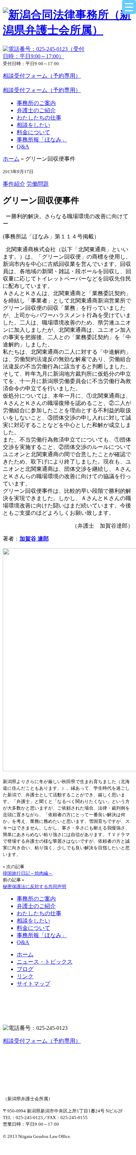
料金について (33, 132)
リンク (25, 976)
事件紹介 (14, 184)
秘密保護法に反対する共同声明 (34, 886)
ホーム (11, 159)
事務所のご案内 (36, 103)
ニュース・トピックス (45, 962)
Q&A (23, 147)
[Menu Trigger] (129, 7)
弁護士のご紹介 (36, 110)
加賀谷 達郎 (34, 539)
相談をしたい (33, 125)
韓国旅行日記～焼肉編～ (28, 873)
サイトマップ (33, 984)
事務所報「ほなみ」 (42, 140)
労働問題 (38, 184)
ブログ (25, 969)
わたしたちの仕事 (39, 118)
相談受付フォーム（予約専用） (42, 76)
